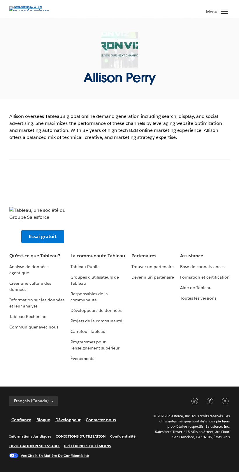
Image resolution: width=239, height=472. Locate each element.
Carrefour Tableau (88, 331)
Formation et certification (205, 277)
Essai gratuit (43, 236)
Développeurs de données (96, 310)
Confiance (21, 419)
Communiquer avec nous (33, 327)
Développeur (67, 419)
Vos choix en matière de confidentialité (55, 455)
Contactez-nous (101, 419)
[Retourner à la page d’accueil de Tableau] (29, 11)
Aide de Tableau (196, 287)
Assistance (191, 256)
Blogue (43, 419)
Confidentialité (123, 436)
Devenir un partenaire (152, 277)
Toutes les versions (198, 298)
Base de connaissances (202, 266)
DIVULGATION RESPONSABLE (34, 445)
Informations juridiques (30, 436)
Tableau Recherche (27, 316)
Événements (82, 358)
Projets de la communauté (96, 321)
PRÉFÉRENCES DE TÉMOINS (87, 445)
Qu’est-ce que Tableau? (34, 256)
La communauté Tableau (98, 256)
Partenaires (143, 256)
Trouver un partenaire (152, 266)
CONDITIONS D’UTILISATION (81, 436)
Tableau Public (85, 266)
